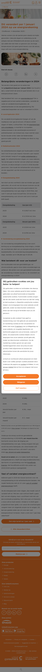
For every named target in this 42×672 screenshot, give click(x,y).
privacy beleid (8, 367)
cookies (23, 364)
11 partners (18, 326)
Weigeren (21, 382)
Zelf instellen (21, 388)
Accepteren (21, 376)
